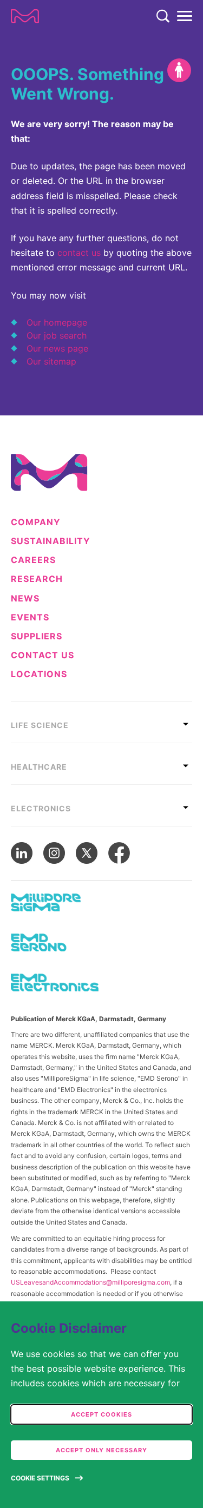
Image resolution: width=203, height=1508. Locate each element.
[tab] (101, 722)
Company (36, 522)
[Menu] (184, 16)
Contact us (42, 655)
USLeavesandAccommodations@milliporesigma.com (90, 1282)
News (25, 598)
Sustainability (50, 541)
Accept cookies (101, 1414)
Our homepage (57, 322)
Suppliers (36, 636)
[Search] (162, 16)
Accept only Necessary (101, 1450)
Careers (33, 560)
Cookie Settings (40, 1478)
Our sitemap (51, 361)
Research (37, 579)
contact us (79, 252)
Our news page (57, 348)
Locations (39, 674)
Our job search (57, 335)
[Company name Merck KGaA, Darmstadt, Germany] (25, 16)
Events (30, 617)
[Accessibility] (179, 70)
